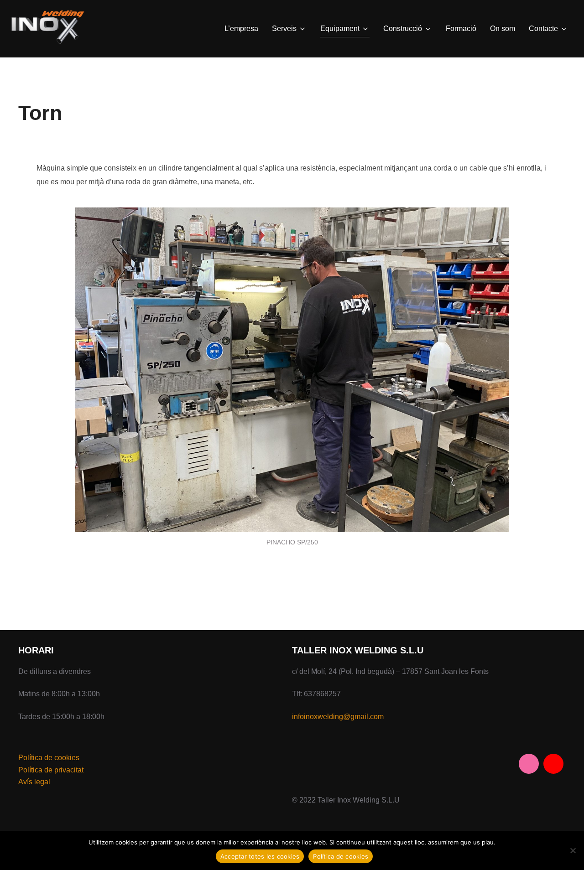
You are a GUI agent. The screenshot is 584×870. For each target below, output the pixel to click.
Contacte (543, 28)
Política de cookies (48, 757)
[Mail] (553, 763)
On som (502, 28)
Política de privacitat (50, 770)
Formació (461, 28)
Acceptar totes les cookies (260, 856)
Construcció (402, 28)
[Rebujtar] (572, 850)
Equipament (340, 28)
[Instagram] (528, 763)
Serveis (284, 28)
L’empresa (241, 28)
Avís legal (34, 782)
